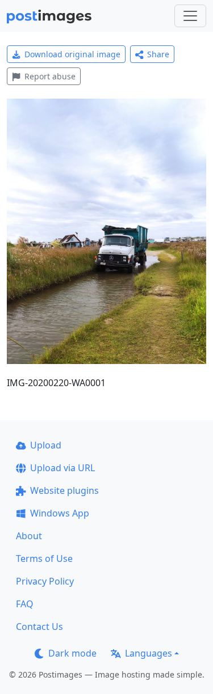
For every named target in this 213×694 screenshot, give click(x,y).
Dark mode (72, 653)
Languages (148, 653)
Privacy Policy (45, 581)
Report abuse (50, 76)
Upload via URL (62, 468)
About (29, 536)
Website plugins (64, 490)
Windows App (59, 513)
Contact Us (39, 626)
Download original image (72, 54)
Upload (45, 445)
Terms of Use (44, 558)
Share (158, 54)
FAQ (25, 604)
